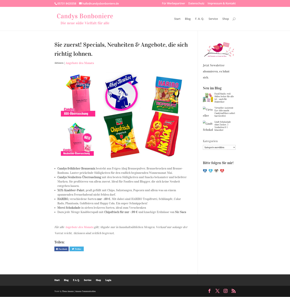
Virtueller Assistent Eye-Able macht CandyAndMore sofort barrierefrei (224, 111)
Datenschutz (196, 3)
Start (177, 19)
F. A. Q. (199, 19)
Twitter (78, 249)
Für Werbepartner (173, 3)
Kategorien (210, 141)
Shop (225, 19)
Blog (188, 19)
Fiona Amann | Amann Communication (79, 291)
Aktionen (58, 63)
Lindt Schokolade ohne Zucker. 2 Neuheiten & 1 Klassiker (222, 126)
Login (108, 280)
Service (213, 19)
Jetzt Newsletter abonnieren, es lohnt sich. (216, 71)
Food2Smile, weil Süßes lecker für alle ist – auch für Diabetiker (224, 97)
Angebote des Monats (80, 63)
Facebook (63, 249)
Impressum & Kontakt (222, 3)
